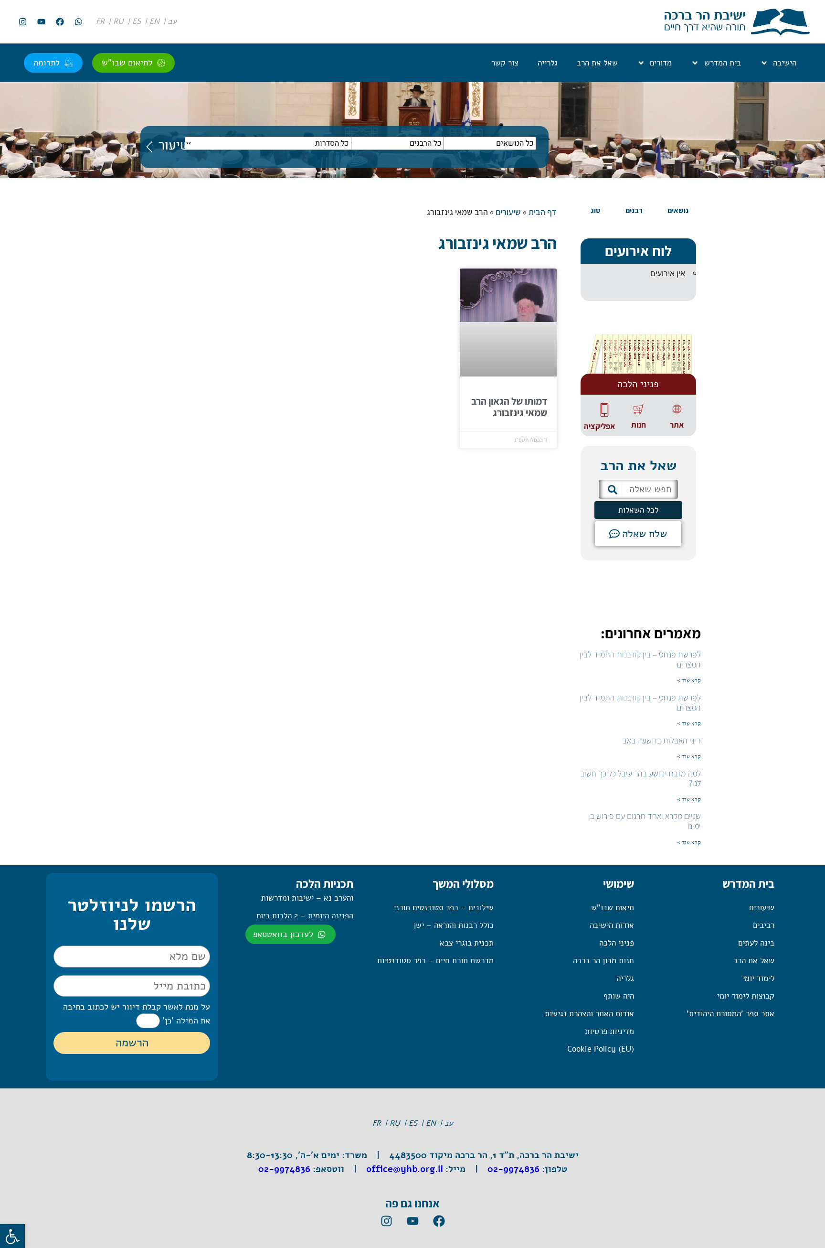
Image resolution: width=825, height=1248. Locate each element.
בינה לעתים (756, 942)
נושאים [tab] (677, 210)
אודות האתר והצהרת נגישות (589, 1013)
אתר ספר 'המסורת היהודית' (730, 1013)
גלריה (625, 978)
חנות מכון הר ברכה (603, 960)
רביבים (763, 925)
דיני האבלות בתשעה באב (662, 740)
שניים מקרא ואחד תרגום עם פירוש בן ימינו (644, 820)
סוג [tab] (596, 210)
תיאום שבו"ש (612, 907)
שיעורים (508, 211)
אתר (677, 425)
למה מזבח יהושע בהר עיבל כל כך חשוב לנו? (640, 778)
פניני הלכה (616, 942)
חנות (638, 425)
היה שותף (618, 995)
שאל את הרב (597, 62)
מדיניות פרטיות (609, 1031)
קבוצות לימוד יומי (745, 995)
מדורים (661, 62)
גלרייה (548, 62)
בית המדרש (722, 62)
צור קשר (504, 62)
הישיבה (784, 62)
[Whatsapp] (78, 22)
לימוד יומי (758, 978)
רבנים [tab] (634, 210)
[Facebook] (60, 22)
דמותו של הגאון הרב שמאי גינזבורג (509, 407)
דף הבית (543, 211)
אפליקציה (599, 426)
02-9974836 (513, 1169)
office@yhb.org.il (404, 1169)
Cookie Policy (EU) (600, 1049)
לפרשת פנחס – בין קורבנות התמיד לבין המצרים (640, 659)
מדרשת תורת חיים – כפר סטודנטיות (435, 960)
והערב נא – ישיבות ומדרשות (307, 898)
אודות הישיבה (612, 925)
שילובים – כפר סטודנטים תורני (443, 907)
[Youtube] (41, 22)
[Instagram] (22, 22)
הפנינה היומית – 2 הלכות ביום (304, 915)
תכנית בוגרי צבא (467, 942)
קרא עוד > (689, 680)
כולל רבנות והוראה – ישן (453, 925)
